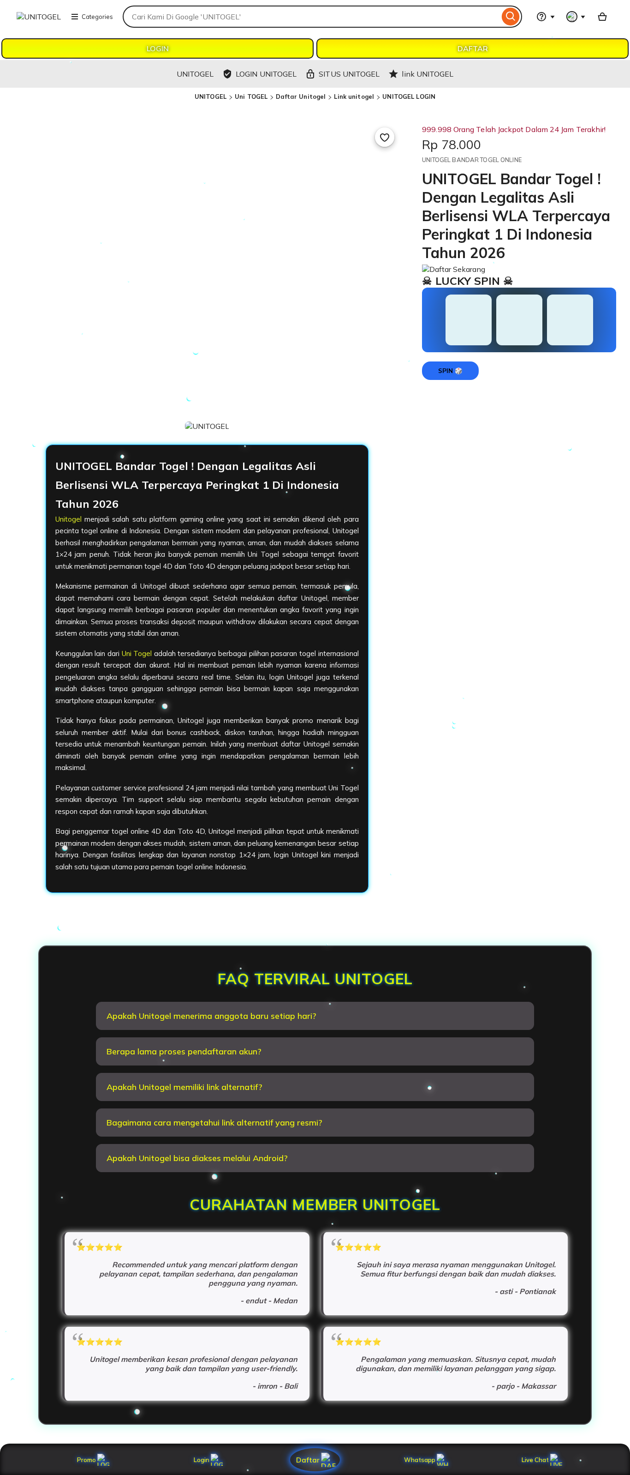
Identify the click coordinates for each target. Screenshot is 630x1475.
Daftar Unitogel (301, 96)
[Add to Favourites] (384, 137)
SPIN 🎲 (450, 370)
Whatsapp (421, 1459)
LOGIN (158, 48)
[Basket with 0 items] (602, 17)
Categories (97, 16)
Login (201, 1459)
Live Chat (535, 1459)
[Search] (510, 17)
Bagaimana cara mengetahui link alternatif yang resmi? (214, 1122)
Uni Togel (137, 653)
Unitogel (68, 519)
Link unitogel (354, 96)
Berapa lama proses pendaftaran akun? (184, 1051)
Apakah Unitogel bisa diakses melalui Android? (197, 1158)
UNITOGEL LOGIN (408, 96)
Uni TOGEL (251, 96)
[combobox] (311, 17)
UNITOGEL (210, 96)
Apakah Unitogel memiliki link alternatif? (184, 1087)
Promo (86, 1459)
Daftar (307, 1459)
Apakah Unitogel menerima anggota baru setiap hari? (211, 1016)
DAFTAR (473, 48)
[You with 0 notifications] (576, 17)
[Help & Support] (545, 17)
